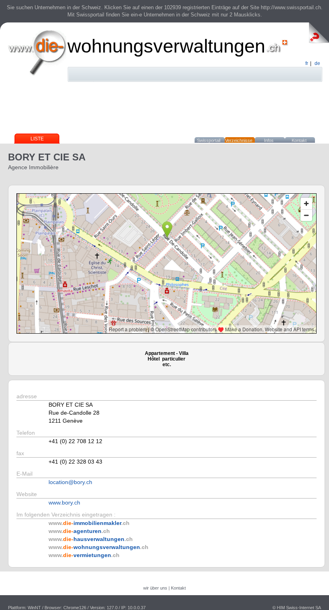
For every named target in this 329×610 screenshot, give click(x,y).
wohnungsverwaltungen (166, 46)
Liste (37, 139)
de (317, 63)
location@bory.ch (70, 482)
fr (306, 63)
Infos (269, 140)
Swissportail (208, 140)
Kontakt (299, 140)
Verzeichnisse (238, 140)
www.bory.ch (64, 502)
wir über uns (155, 588)
